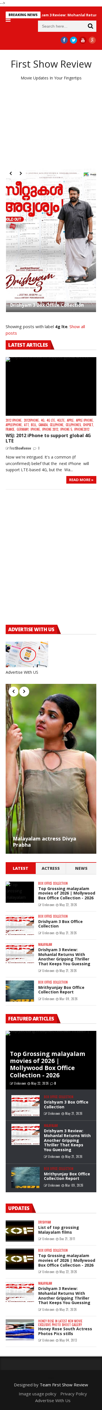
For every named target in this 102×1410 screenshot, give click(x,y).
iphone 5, (66, 429)
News (81, 868)
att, (26, 425)
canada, (43, 425)
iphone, (36, 429)
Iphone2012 (81, 429)
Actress (51, 868)
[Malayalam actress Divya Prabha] (51, 768)
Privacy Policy (73, 1393)
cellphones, (74, 425)
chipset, (88, 425)
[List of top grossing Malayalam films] (20, 1231)
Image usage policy (37, 1393)
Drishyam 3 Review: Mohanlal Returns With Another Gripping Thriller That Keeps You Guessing (64, 956)
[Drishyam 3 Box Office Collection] (51, 240)
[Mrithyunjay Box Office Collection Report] (20, 991)
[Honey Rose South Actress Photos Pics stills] (20, 1329)
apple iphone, (85, 420)
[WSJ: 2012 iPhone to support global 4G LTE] (51, 386)
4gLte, (61, 420)
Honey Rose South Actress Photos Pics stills (65, 1331)
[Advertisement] (51, 125)
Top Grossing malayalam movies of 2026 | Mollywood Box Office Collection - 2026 (66, 893)
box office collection (53, 883)
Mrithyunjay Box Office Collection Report (61, 990)
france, (10, 429)
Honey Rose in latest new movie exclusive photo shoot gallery (60, 1323)
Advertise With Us (53, 1400)
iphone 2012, (50, 429)
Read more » (81, 479)
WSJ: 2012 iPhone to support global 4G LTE (48, 438)
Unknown (48, 904)
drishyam (44, 1222)
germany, (23, 429)
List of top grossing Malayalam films (58, 1230)
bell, (34, 425)
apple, (71, 420)
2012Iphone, (32, 420)
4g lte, (51, 420)
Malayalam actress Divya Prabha (44, 842)
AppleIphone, (14, 425)
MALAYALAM (45, 944)
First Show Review (51, 63)
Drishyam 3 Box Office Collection (47, 305)
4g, (43, 420)
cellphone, (57, 425)
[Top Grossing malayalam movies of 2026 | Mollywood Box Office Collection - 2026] (20, 892)
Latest (20, 868)
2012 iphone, (14, 420)
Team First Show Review (64, 1384)
